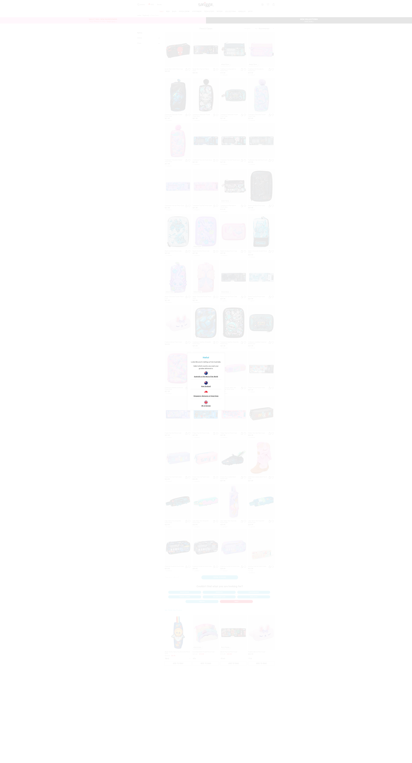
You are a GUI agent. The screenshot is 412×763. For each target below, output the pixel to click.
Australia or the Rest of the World (206, 376)
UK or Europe (206, 406)
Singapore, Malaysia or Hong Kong (206, 396)
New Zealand (206, 386)
